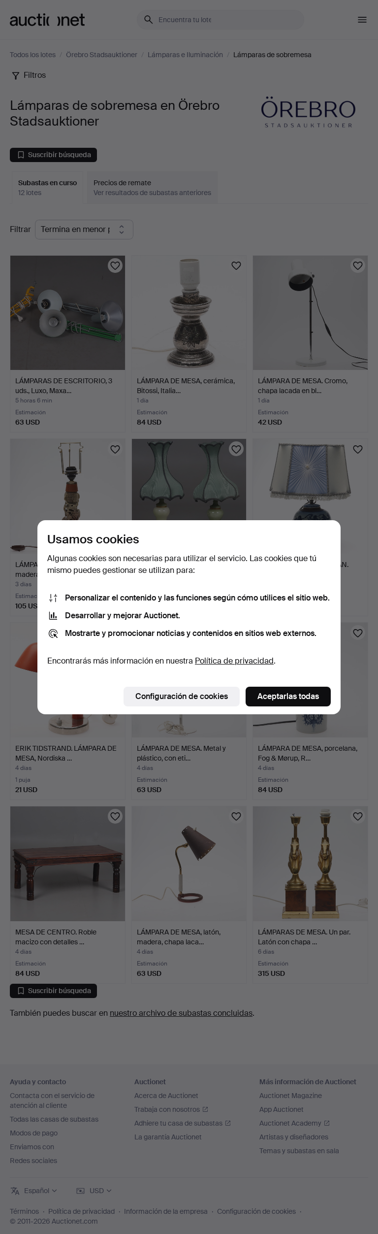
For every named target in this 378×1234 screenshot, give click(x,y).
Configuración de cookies (181, 696)
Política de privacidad (234, 661)
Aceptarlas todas (288, 696)
